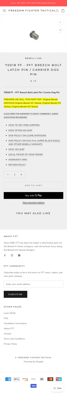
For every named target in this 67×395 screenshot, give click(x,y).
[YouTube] (19, 255)
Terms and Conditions (14, 338)
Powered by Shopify (33, 361)
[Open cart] (63, 10)
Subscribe (15, 294)
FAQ (6, 318)
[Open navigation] (4, 10)
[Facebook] (5, 255)
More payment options (34, 202)
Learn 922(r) (10, 313)
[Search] (57, 10)
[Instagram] (12, 255)
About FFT (9, 328)
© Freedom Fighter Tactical (33, 357)
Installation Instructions (15, 323)
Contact (7, 333)
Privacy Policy (10, 343)
